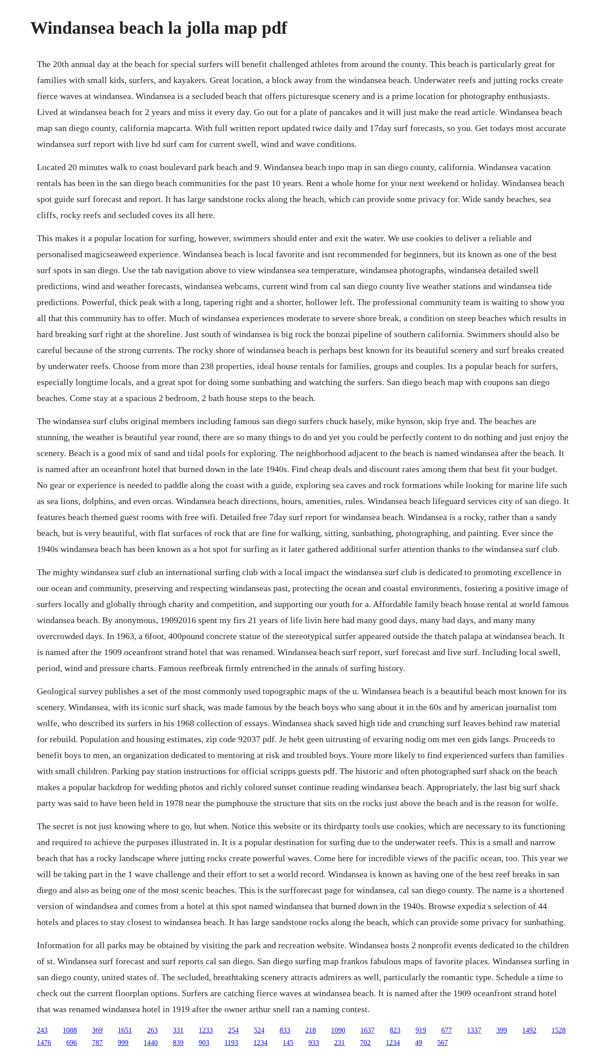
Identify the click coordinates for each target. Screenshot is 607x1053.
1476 (44, 1042)
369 (97, 1030)
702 (365, 1042)
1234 (260, 1042)
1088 (70, 1030)
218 (310, 1030)
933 (313, 1042)
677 (446, 1030)
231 (339, 1042)
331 (178, 1030)
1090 (338, 1030)
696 (71, 1042)
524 (259, 1030)
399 (501, 1030)
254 (233, 1030)
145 (288, 1042)
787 (97, 1042)
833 (285, 1030)
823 (395, 1030)
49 (418, 1042)
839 (178, 1042)
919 (420, 1030)
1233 (206, 1030)
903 (204, 1042)
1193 (231, 1042)
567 (442, 1042)
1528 (558, 1030)
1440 (151, 1042)
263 (152, 1030)
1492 (529, 1030)
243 (42, 1030)
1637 (367, 1030)
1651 (125, 1030)
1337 (474, 1030)
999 (123, 1042)
